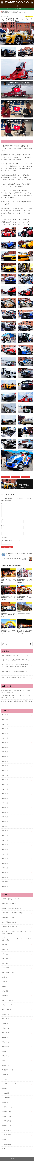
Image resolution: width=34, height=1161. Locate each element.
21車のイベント (16, 477)
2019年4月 (5, 747)
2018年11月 (5, 770)
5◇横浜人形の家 (6, 1121)
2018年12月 (5, 766)
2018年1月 (5, 817)
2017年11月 (5, 826)
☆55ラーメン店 (6, 958)
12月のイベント (6, 1065)
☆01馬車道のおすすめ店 (9, 903)
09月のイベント (6, 1051)
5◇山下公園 (5, 1093)
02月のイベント (6, 1019)
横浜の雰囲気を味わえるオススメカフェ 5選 (15, 655)
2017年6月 (5, 849)
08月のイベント (6, 1046)
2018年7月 (5, 789)
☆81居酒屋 (5, 991)
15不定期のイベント (7, 1070)
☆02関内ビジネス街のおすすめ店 (11, 908)
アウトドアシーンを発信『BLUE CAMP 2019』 (16, 660)
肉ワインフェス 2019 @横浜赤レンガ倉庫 (13, 678)
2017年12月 (5, 821)
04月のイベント (6, 1028)
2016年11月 (5, 882)
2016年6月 (5, 886)
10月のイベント (6, 1056)
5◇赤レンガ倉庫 (25, 477)
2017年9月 (5, 835)
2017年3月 (5, 863)
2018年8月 (5, 784)
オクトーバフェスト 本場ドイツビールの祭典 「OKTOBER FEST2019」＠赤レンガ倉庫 (15, 665)
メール (3, 525)
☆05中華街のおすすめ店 (9, 922)
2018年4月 (5, 803)
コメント (3, 503)
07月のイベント (6, 1042)
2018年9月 (5, 779)
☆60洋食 (4, 977)
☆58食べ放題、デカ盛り (9, 972)
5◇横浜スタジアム (7, 1107)
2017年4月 (5, 858)
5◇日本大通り (6, 1097)
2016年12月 (5, 877)
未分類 (3, 1148)
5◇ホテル (4, 1079)
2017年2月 (5, 868)
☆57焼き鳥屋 (5, 968)
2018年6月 (5, 793)
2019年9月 (5, 724)
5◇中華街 (4, 1088)
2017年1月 (5, 872)
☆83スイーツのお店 (7, 1000)
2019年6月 (5, 738)
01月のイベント (6, 1014)
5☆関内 (4, 1139)
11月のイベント (6, 1060)
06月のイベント (6, 1037)
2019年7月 (5, 733)
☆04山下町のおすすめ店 (9, 917)
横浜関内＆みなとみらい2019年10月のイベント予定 (16, 672)
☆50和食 (4, 944)
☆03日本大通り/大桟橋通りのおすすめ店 (13, 913)
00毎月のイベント (7, 1009)
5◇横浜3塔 (5, 1102)
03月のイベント (6, 1023)
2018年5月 (5, 798)
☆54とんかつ (5, 954)
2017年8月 (5, 840)
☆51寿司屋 (5, 949)
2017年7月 (5, 844)
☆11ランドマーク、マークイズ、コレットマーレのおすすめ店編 (16, 939)
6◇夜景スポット (6, 1144)
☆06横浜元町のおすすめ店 (9, 926)
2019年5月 (5, 742)
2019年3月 (5, 752)
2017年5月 (5, 854)
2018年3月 (5, 807)
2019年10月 (5, 719)
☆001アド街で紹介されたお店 (10, 899)
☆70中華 (4, 981)
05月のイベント (6, 477)
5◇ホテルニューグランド (9, 1083)
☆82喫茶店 (5, 995)
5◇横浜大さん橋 (6, 1125)
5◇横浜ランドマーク (8, 1116)
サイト (3, 531)
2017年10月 (5, 831)
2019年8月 (5, 728)
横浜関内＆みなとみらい (17, 3)
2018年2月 (5, 812)
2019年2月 (5, 756)
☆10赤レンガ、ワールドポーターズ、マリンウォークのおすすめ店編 (16, 932)
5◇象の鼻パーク (6, 1130)
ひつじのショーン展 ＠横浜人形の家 (12, 701)
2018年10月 (5, 775)
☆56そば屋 (5, 963)
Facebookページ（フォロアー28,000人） (17, 8)
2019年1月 (5, 761)
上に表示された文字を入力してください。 (11, 540)
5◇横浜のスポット (7, 1111)
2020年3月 (5, 714)
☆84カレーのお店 (7, 1005)
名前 (2, 519)
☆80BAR (4, 986)
